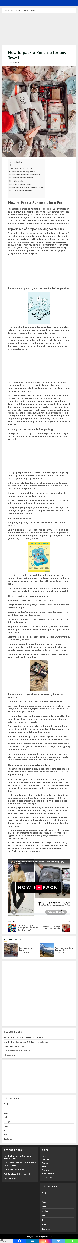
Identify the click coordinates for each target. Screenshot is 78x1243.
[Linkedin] (32, 1241)
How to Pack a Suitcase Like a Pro (21, 168)
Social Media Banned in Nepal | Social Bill (17, 1051)
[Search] (73, 3)
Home (44, 1156)
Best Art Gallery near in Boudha (11, 950)
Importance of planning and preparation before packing (26, 174)
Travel (6, 1135)
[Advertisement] (39, 30)
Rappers (6, 1126)
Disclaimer (45, 1170)
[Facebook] (19, 1241)
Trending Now (8, 1139)
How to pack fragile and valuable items (22, 191)
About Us (45, 1163)
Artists (6, 1104)
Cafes (6, 1108)
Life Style (7, 1121)
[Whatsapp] (71, 1241)
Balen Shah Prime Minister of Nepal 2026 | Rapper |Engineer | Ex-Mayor (26, 1042)
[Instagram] (45, 1241)
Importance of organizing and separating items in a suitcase (27, 187)
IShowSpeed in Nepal (10, 1055)
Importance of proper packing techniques (23, 172)
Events (6, 1113)
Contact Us (45, 1159)
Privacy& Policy (47, 1177)
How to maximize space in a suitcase (21, 184)
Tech (5, 1130)
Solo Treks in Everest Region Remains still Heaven (47, 950)
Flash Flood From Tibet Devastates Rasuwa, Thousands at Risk (23, 1037)
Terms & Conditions (48, 1174)
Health (6, 1117)
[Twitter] (58, 1241)
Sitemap (44, 1166)
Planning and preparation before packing (22, 178)
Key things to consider (17, 181)
